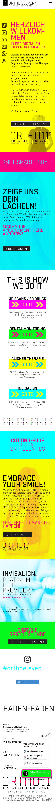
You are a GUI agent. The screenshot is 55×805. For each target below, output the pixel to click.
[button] (35, 751)
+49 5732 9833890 (13, 741)
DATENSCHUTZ (11, 755)
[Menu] (51, 4)
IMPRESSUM (9, 768)
